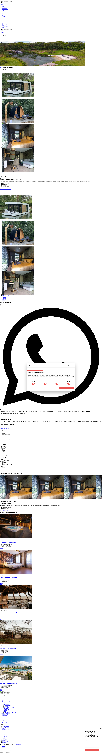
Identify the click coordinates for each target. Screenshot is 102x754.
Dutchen (3, 738)
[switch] (45, 384)
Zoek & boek (2, 4)
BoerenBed (4, 742)
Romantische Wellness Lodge (8, 542)
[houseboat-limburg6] (18, 294)
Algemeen (4, 297)
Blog (3, 700)
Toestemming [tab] (35, 368)
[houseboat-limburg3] (5, 295)
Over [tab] (67, 368)
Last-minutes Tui (5, 734)
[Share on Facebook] (51, 305)
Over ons (3, 718)
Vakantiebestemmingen (6, 713)
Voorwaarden (4, 721)
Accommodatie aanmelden (6, 726)
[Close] (100, 728)
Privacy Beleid (4, 722)
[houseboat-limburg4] (18, 270)
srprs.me (3, 735)
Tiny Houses (6, 710)
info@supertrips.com (5, 729)
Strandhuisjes (6, 709)
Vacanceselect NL (5, 741)
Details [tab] (51, 368)
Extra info (3, 300)
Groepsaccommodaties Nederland (10, 712)
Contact (3, 728)
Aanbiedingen (4, 715)
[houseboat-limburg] (16, 218)
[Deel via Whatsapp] (51, 357)
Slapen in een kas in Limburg (8, 648)
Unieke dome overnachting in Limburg (10, 612)
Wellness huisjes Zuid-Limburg (8, 683)
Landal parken (4, 739)
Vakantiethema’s (5, 714)
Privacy (1, 750)
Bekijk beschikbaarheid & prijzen (5, 189)
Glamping (6, 702)
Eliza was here (4, 733)
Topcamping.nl (4, 732)
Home (1, 67)
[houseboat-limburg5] (5, 220)
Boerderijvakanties (7, 705)
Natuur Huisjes (6, 704)
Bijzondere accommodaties (6, 701)
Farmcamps (4, 740)
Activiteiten (4, 299)
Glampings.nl (4, 736)
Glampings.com (4, 737)
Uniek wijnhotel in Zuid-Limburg (9, 577)
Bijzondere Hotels (7, 703)
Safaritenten (6, 708)
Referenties (4, 719)
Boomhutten (6, 706)
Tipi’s (5, 711)
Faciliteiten (4, 298)
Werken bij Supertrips (5, 727)
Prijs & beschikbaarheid (4, 510)
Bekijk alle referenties (18, 744)
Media (3, 720)
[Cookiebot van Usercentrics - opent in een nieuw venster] (69, 365)
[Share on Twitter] (51, 409)
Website (1, 548)
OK (66, 388)
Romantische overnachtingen (9, 707)
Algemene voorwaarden (7, 750)
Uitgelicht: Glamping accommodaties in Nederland (8, 21)
